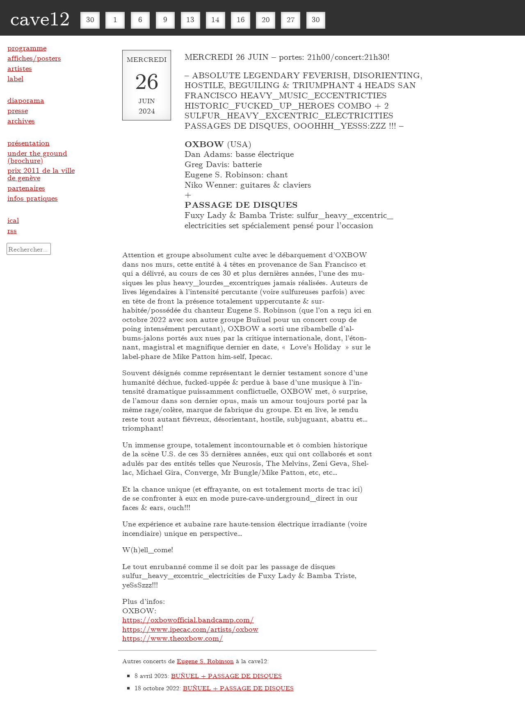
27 (291, 19)
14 (215, 19)
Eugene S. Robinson (205, 660)
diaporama (25, 100)
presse (17, 110)
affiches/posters (34, 57)
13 (190, 19)
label (15, 78)
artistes (19, 68)
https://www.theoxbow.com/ (172, 638)
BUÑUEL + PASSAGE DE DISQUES (226, 675)
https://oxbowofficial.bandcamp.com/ (188, 619)
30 (90, 19)
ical (13, 220)
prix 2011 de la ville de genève (41, 174)
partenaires (26, 187)
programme (26, 47)
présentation (28, 142)
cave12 (40, 18)
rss (12, 230)
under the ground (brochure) (37, 156)
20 (266, 19)
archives (21, 120)
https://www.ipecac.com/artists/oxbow (190, 629)
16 (241, 19)
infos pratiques (32, 198)
